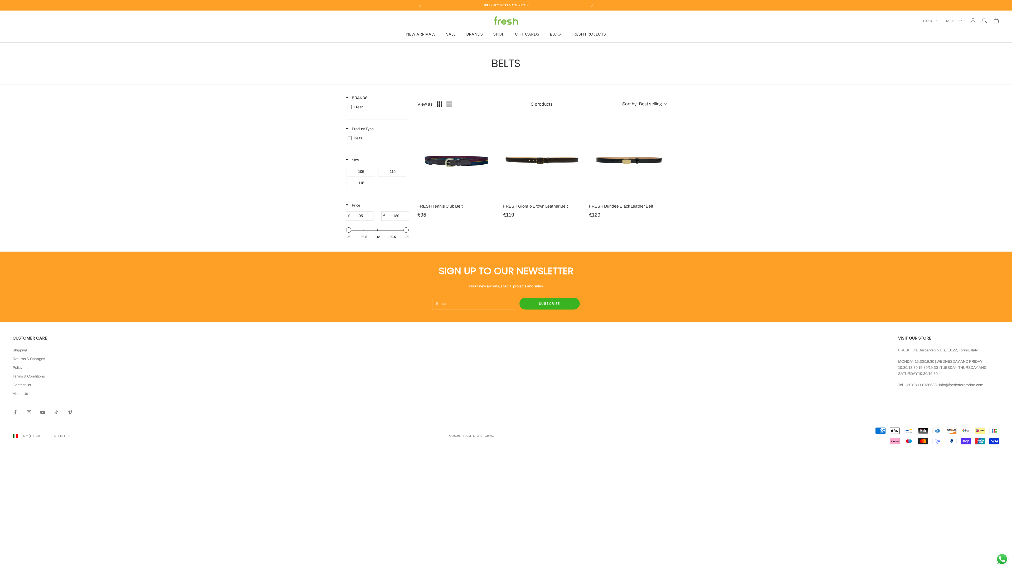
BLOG (555, 34)
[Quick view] (489, 194)
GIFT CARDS (527, 34)
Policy (17, 368)
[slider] (348, 230)
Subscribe (549, 303)
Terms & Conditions (29, 376)
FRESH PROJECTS (588, 34)
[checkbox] (377, 107)
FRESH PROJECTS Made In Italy (506, 5)
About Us (20, 394)
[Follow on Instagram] (29, 412)
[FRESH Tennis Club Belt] (456, 160)
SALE (451, 34)
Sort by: (642, 103)
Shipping (20, 350)
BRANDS (474, 34)
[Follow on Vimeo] (70, 412)
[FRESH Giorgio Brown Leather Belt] (541, 160)
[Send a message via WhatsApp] (1002, 559)
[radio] (439, 104)
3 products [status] (542, 104)
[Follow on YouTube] (42, 412)
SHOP (498, 34)
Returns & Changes (29, 359)
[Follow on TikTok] (56, 412)
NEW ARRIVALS (421, 34)
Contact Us (22, 385)
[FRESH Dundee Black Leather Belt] (627, 160)
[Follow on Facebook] (15, 412)
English (951, 21)
